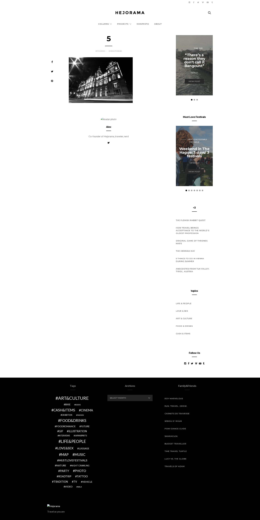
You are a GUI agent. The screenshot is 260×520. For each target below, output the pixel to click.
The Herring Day (185, 251)
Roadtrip (64, 476)
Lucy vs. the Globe (176, 459)
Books (78, 405)
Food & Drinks (184, 326)
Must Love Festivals (197, 139)
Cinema (87, 410)
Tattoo (82, 476)
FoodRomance (66, 426)
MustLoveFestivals (73, 460)
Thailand (198, 48)
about (158, 24)
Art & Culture (184, 318)
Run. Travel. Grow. (176, 406)
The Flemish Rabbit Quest (191, 220)
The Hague (194, 142)
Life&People (73, 441)
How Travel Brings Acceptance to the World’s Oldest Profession (192, 230)
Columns (103, 24)
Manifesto (143, 24)
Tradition (61, 481)
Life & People (184, 303)
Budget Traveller (175, 444)
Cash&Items (64, 410)
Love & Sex (182, 311)
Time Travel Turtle (176, 451)
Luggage (84, 448)
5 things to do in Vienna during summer (190, 259)
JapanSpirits (81, 436)
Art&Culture (73, 398)
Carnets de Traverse (177, 413)
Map (65, 454)
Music (79, 454)
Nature (61, 465)
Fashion (80, 415)
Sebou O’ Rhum (173, 421)
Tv (75, 481)
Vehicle (87, 481)
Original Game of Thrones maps (191, 242)
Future (85, 426)
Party (64, 471)
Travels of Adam (175, 466)
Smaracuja (171, 436)
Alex (108, 127)
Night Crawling (80, 465)
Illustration (77, 431)
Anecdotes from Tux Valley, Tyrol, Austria (193, 270)
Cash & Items (183, 333)
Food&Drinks (73, 420)
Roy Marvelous (174, 398)
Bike (67, 404)
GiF (61, 431)
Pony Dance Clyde (175, 428)
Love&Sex (65, 448)
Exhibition (67, 415)
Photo (80, 471)
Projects (122, 24)
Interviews (64, 436)
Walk (79, 487)
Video (69, 486)
